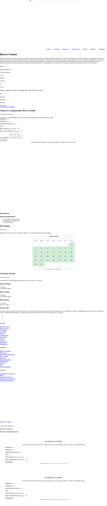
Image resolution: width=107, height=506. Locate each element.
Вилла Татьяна (4, 292)
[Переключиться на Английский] (7, 317)
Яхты (1, 375)
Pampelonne (3, 344)
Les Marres (3, 330)
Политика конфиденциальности (9, 431)
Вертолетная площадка (7, 354)
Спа (1, 365)
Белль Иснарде (5, 326)
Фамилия (3, 119)
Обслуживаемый (5, 367)
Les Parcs (3, 340)
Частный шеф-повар (6, 380)
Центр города (4, 328)
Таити (2, 339)
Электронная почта (7, 124)
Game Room (8, 90)
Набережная (4, 361)
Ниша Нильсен (4, 213)
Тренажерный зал (5, 360)
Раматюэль (3, 342)
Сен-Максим (4, 335)
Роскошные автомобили (7, 379)
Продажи (57, 49)
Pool (26, 90)
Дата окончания (6, 131)
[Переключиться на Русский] (7, 320)
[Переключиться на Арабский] (7, 315)
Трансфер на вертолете (7, 373)
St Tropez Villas (4, 308)
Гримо (2, 333)
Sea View (34, 90)
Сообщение (4, 137)
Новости (93, 49)
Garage (14, 90)
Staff (41, 90)
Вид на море (4, 356)
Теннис (2, 363)
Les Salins (3, 332)
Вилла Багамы (4, 299)
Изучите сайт (75, 49)
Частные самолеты (6, 377)
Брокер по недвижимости (7, 216)
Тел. (1, 126)
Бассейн (2, 358)
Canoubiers (3, 337)
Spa (39, 90)
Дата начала (4, 128)
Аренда (49, 49)
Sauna (29, 90)
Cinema (2, 90)
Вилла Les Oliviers (5, 283)
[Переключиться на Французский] (7, 318)
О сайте (85, 49)
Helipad (22, 90)
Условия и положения (6, 428)
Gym (18, 90)
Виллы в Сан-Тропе (5, 421)
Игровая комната (5, 351)
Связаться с (102, 49)
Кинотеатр (3, 353)
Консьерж (65, 49)
